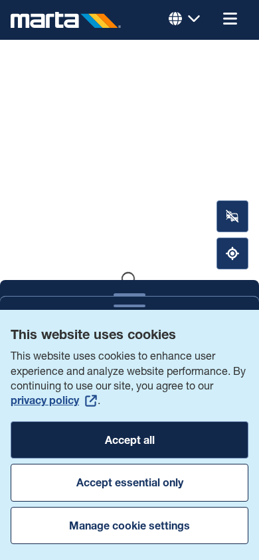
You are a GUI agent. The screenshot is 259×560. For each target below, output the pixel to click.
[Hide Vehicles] (232, 216)
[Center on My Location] (232, 253)
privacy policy (45, 400)
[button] (229, 20)
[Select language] (184, 20)
